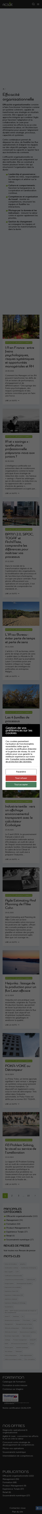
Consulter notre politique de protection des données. (20, 760)
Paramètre (21, 772)
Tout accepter (21, 784)
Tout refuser (21, 778)
